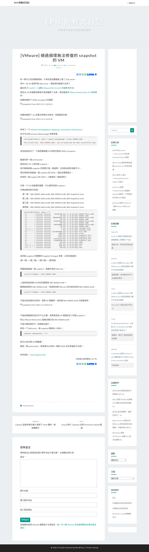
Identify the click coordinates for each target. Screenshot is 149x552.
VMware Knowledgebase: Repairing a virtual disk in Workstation (56, 129)
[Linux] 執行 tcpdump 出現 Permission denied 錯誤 (81, 424)
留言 (22, 457)
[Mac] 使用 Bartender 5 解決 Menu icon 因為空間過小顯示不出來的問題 (122, 266)
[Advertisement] (38, 382)
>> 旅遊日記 (131, 3)
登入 (114, 498)
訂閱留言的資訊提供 (120, 508)
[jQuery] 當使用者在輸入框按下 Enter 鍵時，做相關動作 (35, 424)
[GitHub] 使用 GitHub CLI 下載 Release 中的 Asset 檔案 (121, 206)
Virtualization (28, 405)
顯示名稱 (24, 491)
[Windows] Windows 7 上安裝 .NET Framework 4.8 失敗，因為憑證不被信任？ (122, 326)
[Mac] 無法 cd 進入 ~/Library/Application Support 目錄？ (120, 178)
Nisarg (95, 547)
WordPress (79, 547)
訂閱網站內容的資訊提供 (122, 503)
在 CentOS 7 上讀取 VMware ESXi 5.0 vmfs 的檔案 (47, 88)
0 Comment (71, 65)
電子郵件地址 (26, 500)
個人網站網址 (26, 510)
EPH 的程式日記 (21, 2)
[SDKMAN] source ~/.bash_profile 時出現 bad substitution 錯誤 (120, 153)
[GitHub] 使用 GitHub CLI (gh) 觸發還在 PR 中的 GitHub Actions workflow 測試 (122, 357)
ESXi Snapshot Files (38, 355)
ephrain (59, 65)
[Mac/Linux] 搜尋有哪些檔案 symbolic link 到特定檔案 (122, 166)
